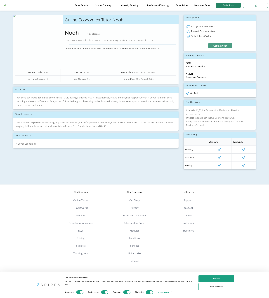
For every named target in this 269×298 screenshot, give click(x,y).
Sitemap (134, 260)
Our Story (134, 200)
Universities (134, 253)
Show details (163, 292)
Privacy (134, 207)
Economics (200, 66)
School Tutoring (103, 5)
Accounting (191, 77)
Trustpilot (188, 230)
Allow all (216, 279)
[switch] (104, 292)
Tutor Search (81, 5)
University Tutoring (129, 5)
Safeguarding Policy (135, 223)
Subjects (81, 245)
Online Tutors (80, 200)
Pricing (81, 238)
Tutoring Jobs (80, 253)
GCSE (188, 63)
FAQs (80, 230)
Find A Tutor (228, 5)
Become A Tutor (202, 5)
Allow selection (216, 287)
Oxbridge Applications (81, 223)
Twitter (188, 215)
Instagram (188, 223)
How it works (81, 207)
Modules (134, 230)
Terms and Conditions (134, 215)
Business (189, 66)
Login (255, 5)
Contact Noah (220, 45)
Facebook (188, 207)
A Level (189, 73)
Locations (134, 238)
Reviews (80, 215)
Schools (134, 245)
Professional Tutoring (158, 5)
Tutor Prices (182, 5)
